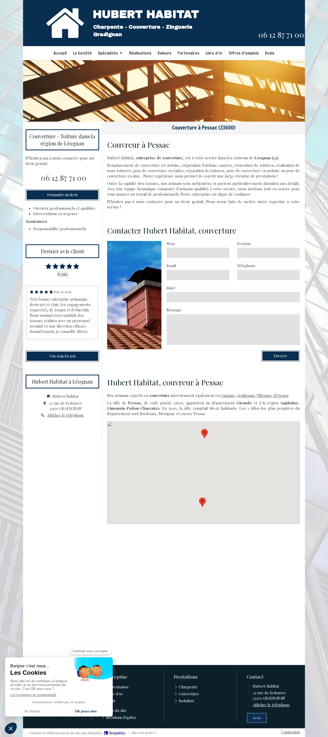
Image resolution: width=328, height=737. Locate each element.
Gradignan (245, 395)
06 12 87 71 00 (281, 34)
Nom (171, 243)
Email (171, 265)
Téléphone (246, 265)
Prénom (244, 243)
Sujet (171, 287)
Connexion (290, 731)
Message (174, 309)
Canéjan (227, 395)
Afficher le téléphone (65, 415)
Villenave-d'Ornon (272, 395)
